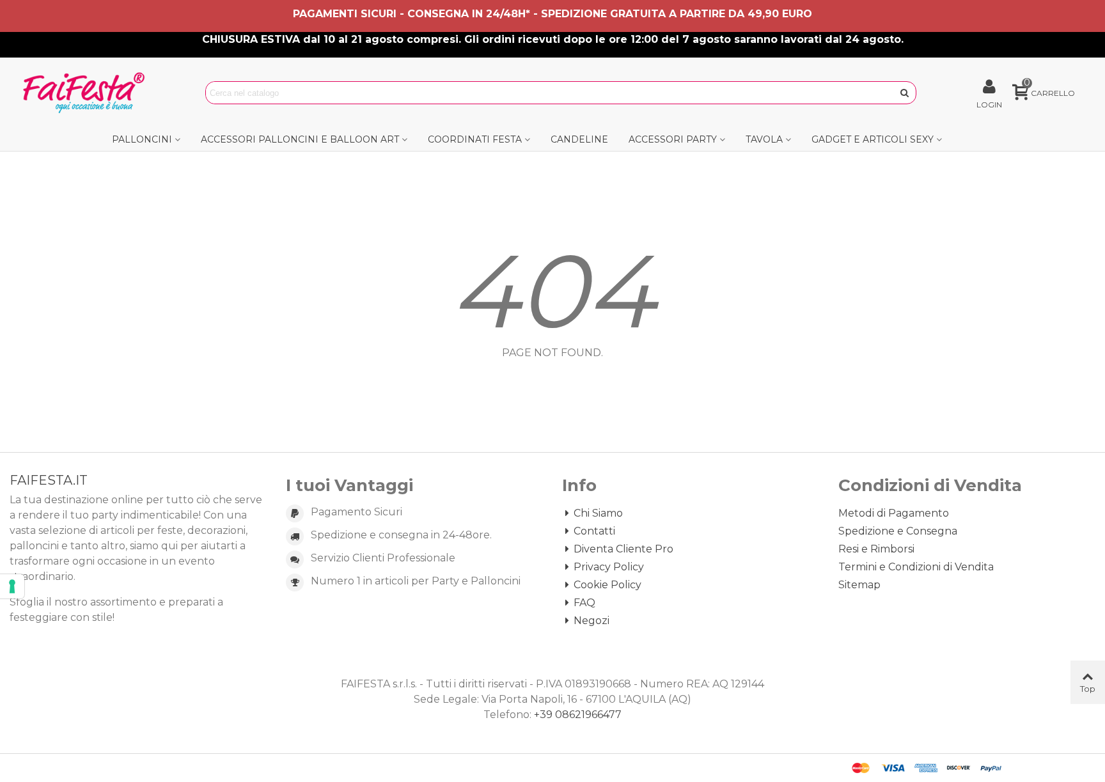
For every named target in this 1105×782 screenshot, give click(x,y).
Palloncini (142, 139)
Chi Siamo (598, 513)
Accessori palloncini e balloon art (300, 139)
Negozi (591, 620)
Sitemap (859, 585)
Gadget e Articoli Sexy (872, 139)
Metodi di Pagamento (893, 513)
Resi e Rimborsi (876, 549)
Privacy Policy (609, 567)
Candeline (579, 139)
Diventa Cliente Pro (623, 549)
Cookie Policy (607, 585)
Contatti (594, 531)
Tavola (764, 139)
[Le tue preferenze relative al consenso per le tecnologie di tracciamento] (12, 586)
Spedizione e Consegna (897, 531)
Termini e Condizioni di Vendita (916, 567)
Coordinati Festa (475, 139)
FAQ (584, 603)
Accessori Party (673, 139)
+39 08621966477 (578, 714)
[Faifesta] (86, 92)
